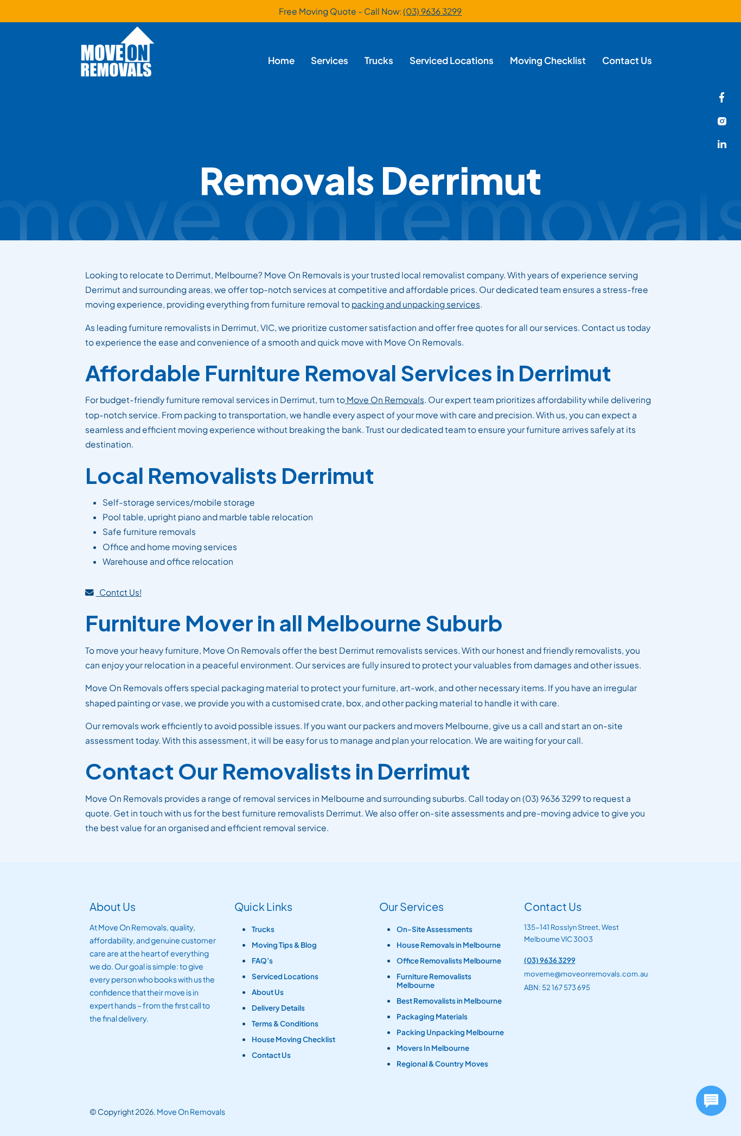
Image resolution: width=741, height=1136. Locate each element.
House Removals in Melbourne (449, 945)
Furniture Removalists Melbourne (434, 981)
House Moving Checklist (293, 1039)
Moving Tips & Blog (284, 945)
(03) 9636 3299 (432, 11)
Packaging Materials (432, 1016)
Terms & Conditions (285, 1023)
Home (281, 60)
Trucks (379, 60)
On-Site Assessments (434, 929)
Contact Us (627, 60)
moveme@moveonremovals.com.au (586, 973)
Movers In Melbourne (433, 1048)
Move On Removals (384, 399)
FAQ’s (262, 960)
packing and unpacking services (416, 304)
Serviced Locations (452, 60)
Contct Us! (119, 592)
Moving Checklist (548, 60)
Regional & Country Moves (442, 1064)
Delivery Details (278, 1008)
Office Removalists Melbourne (449, 960)
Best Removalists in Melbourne (449, 1001)
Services (329, 60)
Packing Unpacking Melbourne (450, 1032)
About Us (268, 992)
